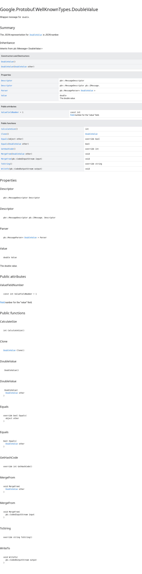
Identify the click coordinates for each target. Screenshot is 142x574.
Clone (4, 134)
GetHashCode (7, 149)
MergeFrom (6, 154)
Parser (4, 90)
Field (72, 115)
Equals (4, 139)
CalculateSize (8, 129)
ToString (5, 164)
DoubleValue (36, 35)
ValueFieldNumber (10, 112)
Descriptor (6, 80)
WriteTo (5, 169)
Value (4, 95)
